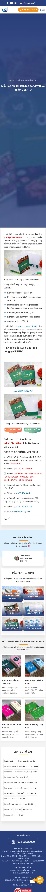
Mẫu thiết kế (22, 80)
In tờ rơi (18, 809)
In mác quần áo (9, 799)
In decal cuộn (9, 815)
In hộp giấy (20, 793)
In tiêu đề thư (9, 793)
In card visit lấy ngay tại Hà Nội (11, 682)
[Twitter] (15, 3)
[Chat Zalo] (22, 561)
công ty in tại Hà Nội (27, 326)
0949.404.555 (26, 558)
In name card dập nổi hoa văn (11, 726)
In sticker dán (9, 761)
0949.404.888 (38, 861)
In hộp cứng (27, 809)
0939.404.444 (23, 493)
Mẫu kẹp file (33, 80)
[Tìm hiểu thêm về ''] (9, 518)
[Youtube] (11, 3)
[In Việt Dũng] (4, 9)
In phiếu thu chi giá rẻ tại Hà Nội (26, 772)
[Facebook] (8, 3)
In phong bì (8, 788)
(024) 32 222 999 (29, 10)
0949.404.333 (24, 856)
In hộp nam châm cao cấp (26, 761)
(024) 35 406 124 (24, 506)
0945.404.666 (13, 861)
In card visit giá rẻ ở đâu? (34, 682)
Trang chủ (12, 80)
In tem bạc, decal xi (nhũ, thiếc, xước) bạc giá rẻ (21, 766)
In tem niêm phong (21, 788)
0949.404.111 (12, 856)
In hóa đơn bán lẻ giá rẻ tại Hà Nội (16, 777)
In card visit (8, 809)
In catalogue (31, 793)
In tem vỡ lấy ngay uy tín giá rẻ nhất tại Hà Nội (20, 783)
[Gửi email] (26, 561)
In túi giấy (20, 815)
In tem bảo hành (29, 804)
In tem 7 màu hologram (12, 804)
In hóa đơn (8, 772)
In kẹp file (21, 799)
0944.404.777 (25, 861)
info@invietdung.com (21, 511)
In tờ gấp (34, 788)
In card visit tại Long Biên (34, 726)
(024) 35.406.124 (26, 885)
